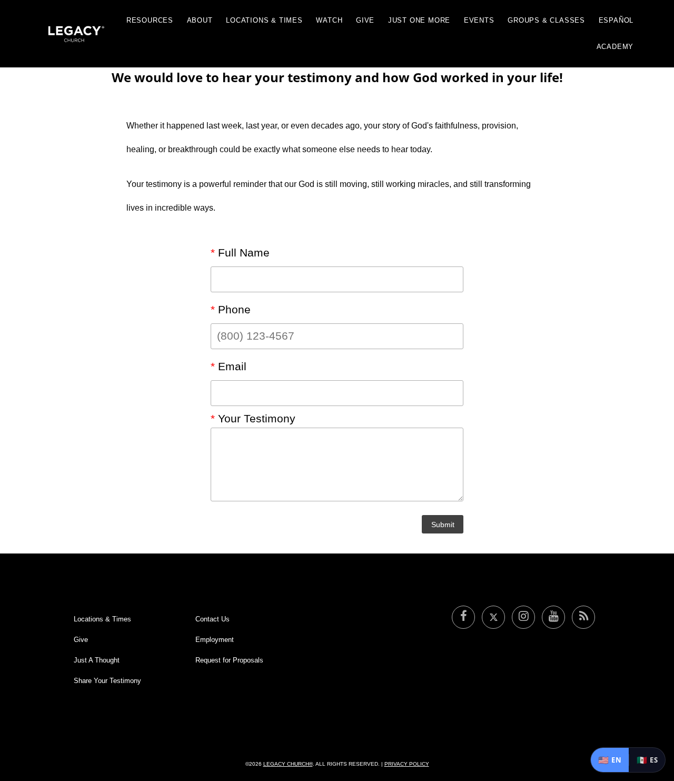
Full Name (240, 252)
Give (365, 20)
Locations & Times (264, 20)
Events (479, 20)
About (200, 20)
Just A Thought (97, 660)
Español (616, 20)
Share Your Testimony (107, 681)
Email (228, 366)
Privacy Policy (406, 764)
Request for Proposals (229, 660)
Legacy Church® (288, 764)
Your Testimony (253, 418)
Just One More (419, 20)
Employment (214, 640)
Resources (149, 20)
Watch (329, 20)
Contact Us (212, 619)
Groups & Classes (546, 20)
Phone (231, 309)
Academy (615, 47)
